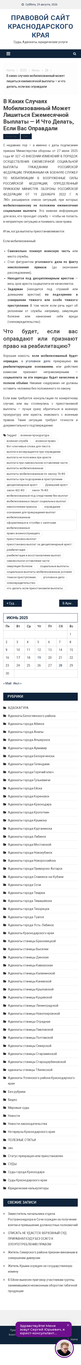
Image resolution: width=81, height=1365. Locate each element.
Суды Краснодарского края (27, 1180)
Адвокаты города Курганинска (30, 828)
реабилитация (16, 549)
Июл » (17, 683)
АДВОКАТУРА (18, 708)
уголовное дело (38, 361)
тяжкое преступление (21, 577)
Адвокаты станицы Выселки (28, 949)
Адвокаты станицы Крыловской (31, 989)
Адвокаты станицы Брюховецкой (32, 941)
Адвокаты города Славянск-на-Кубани (36, 877)
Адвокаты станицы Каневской (29, 981)
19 (39, 657)
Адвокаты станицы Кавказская (30, 965)
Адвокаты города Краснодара (29, 804)
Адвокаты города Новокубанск (30, 852)
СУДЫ (12, 1164)
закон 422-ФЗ (15, 490)
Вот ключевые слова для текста (28, 446)
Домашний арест (56, 484)
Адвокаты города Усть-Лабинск (31, 925)
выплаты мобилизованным (25, 468)
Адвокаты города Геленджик (29, 764)
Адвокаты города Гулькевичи (29, 780)
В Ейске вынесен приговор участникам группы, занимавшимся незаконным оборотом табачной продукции (42, 1285)
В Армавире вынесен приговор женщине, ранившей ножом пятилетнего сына (70, 603)
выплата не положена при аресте (29, 457)
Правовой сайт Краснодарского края (40, 26)
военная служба (17, 441)
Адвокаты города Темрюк (26, 893)
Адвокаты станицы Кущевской (30, 997)
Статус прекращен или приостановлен (35, 1156)
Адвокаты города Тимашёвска (30, 901)
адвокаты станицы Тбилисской (30, 1070)
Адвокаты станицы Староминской (32, 1054)
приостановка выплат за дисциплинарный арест (39, 544)
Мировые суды (18, 1107)
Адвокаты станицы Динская (28, 957)
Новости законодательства (27, 1123)
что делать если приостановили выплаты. (35, 588)
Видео (12, 1099)
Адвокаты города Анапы (25, 732)
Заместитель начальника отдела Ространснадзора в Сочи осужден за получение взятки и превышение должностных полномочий (43, 1219)
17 (18, 657)
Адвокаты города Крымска (27, 820)
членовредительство (21, 582)
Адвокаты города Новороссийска (32, 860)
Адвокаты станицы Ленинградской (33, 1005)
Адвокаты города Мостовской (29, 844)
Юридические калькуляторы (28, 1188)
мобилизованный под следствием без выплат (37, 495)
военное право (46, 441)
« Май (7, 683)
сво (25, 136)
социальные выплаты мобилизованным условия (39, 571)
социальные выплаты (54, 566)
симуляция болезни (19, 566)
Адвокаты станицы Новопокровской (34, 1013)
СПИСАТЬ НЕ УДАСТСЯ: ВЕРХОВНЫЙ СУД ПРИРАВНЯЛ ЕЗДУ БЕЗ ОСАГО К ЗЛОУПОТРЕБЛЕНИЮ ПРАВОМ (37, 1238)
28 (60, 665)
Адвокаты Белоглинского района (32, 716)
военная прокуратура (35, 435)
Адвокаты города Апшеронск (29, 740)
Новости (11, 136)
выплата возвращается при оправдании (33, 451)
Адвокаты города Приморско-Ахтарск (35, 868)
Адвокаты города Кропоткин (28, 812)
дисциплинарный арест (22, 484)
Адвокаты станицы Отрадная (29, 1021)
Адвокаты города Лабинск (27, 836)
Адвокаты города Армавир (27, 748)
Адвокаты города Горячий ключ (31, 772)
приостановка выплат (22, 539)
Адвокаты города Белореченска (31, 756)
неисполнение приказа (22, 506)
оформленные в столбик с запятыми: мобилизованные (32, 525)
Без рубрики (16, 1091)
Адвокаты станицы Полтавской (30, 1037)
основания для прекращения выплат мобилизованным (31, 515)
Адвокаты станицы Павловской (30, 1029)
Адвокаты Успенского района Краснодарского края (41, 1080)
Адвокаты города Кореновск (28, 796)
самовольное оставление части (28, 560)
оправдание (52, 506)
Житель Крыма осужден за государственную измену (40, 1268)
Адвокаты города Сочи (24, 885)
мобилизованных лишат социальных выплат (36, 501)
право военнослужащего (23, 533)
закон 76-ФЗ (40, 490)
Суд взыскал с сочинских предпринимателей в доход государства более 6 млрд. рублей (15, 603)
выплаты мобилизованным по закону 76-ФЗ (36, 473)
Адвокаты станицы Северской (29, 1046)
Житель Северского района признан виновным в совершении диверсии (43, 1255)
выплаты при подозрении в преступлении (34, 479)
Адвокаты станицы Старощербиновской (37, 1062)
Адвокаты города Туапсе (26, 917)
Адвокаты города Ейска (25, 788)
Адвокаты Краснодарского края (31, 933)
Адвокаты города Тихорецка (28, 909)
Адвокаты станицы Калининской (31, 973)
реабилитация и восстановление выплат (34, 555)
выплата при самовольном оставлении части (37, 462)
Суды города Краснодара (26, 1172)
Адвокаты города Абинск (26, 724)
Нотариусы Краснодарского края (31, 1131)
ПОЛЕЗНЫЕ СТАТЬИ (22, 1140)
